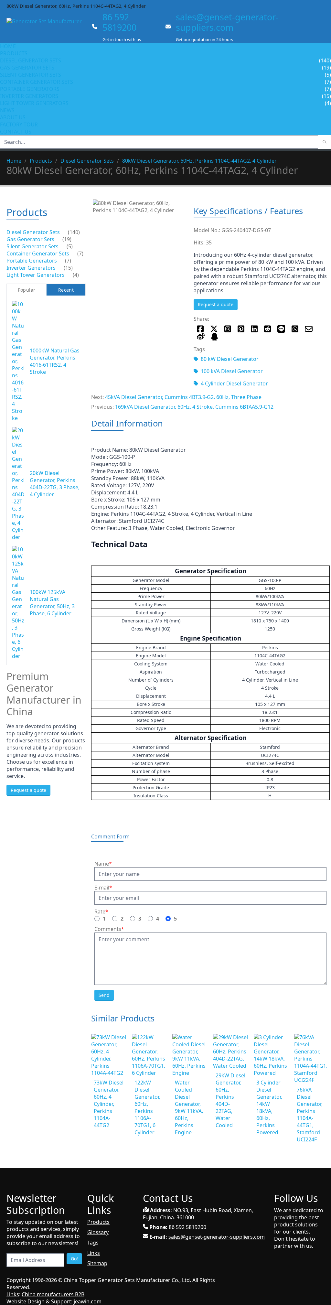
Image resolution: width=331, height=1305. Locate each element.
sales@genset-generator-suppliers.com (227, 22)
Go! (74, 1259)
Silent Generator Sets (30, 74)
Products (13, 53)
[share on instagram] (227, 329)
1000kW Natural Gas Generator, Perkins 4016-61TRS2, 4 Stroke (55, 361)
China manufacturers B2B (53, 1294)
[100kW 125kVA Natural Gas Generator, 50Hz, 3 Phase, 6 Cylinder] (18, 603)
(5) (70, 246)
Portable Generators (29, 88)
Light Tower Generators (34, 103)
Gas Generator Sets (27, 67)
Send (104, 995)
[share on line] (281, 329)
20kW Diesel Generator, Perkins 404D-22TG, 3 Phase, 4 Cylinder (55, 483)
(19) (66, 239)
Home (8, 46)
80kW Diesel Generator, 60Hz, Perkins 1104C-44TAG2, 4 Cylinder (199, 160)
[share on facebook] (200, 329)
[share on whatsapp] (295, 329)
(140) (74, 232)
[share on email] (309, 329)
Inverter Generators (29, 96)
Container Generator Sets (36, 81)
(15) (68, 267)
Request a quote (215, 304)
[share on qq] (214, 336)
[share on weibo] (201, 336)
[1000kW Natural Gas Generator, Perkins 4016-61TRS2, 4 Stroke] (18, 361)
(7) (80, 253)
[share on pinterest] (241, 329)
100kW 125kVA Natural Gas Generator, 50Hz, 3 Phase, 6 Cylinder (52, 602)
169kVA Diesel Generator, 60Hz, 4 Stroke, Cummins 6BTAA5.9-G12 (194, 406)
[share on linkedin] (254, 329)
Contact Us (15, 131)
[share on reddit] (267, 329)
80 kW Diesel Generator (230, 358)
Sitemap (97, 1263)
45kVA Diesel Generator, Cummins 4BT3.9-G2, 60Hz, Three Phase (183, 397)
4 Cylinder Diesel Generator (234, 383)
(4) (76, 274)
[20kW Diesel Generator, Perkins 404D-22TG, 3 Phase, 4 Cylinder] (18, 484)
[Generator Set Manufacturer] (46, 27)
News (7, 110)
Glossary (98, 1232)
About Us (13, 117)
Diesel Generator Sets (30, 60)
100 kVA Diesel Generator (232, 371)
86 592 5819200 (119, 22)
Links (93, 1252)
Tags (93, 1242)
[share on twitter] (214, 329)
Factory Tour (19, 124)
